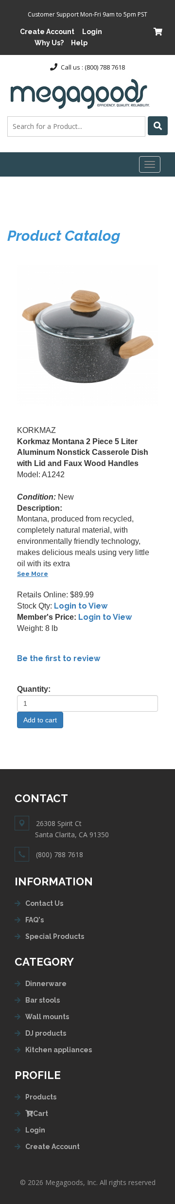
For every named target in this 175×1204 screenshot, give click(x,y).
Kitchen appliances (58, 1050)
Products (40, 1097)
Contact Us (44, 903)
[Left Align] (158, 125)
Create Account (47, 32)
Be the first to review (58, 658)
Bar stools (42, 1000)
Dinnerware (46, 984)
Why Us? (49, 43)
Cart (40, 1113)
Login (92, 32)
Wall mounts (47, 1017)
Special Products (54, 936)
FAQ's (34, 920)
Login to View (80, 606)
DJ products (45, 1033)
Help (79, 43)
